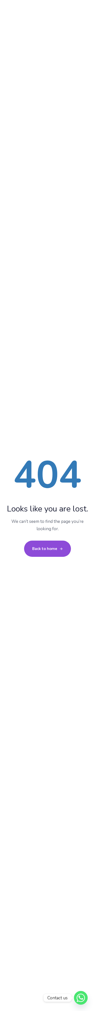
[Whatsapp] (81, 998)
